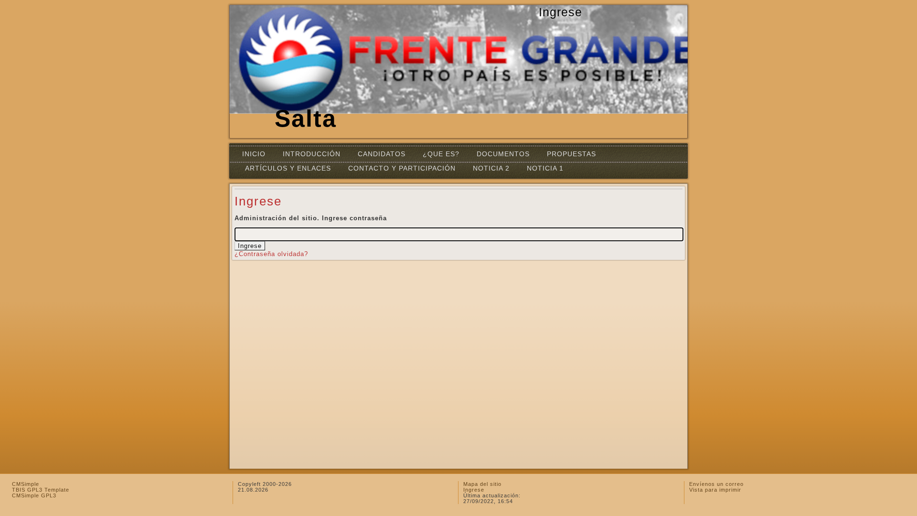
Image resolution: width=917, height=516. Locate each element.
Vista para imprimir (715, 490)
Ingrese (473, 490)
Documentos (503, 154)
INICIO (254, 154)
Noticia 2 (491, 168)
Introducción (312, 154)
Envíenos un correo (716, 484)
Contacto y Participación (402, 168)
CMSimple (25, 484)
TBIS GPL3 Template (40, 490)
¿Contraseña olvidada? (271, 254)
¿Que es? (441, 154)
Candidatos (381, 154)
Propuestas (571, 154)
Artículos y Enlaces (288, 168)
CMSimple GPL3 (34, 495)
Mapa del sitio (482, 484)
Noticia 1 (545, 168)
